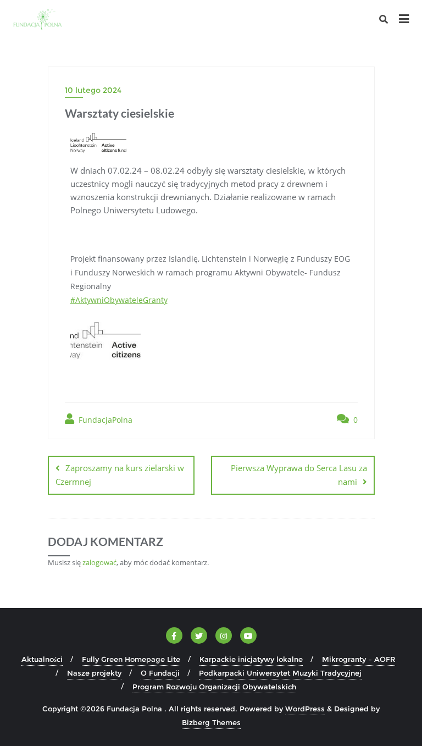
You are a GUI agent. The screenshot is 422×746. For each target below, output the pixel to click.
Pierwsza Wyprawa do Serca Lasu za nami (299, 474)
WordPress (305, 708)
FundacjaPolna (104, 420)
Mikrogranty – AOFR (358, 659)
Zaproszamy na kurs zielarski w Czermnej (119, 474)
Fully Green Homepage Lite (131, 659)
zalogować (99, 562)
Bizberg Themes (211, 722)
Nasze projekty (94, 672)
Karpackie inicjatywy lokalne (251, 659)
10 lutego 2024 (93, 90)
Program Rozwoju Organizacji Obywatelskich (214, 686)
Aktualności (42, 659)
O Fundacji (160, 672)
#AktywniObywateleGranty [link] (119, 300)
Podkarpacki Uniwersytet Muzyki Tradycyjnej (280, 672)
